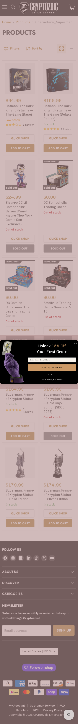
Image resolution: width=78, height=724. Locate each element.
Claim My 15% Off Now (52, 368)
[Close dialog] (75, 342)
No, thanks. (52, 375)
